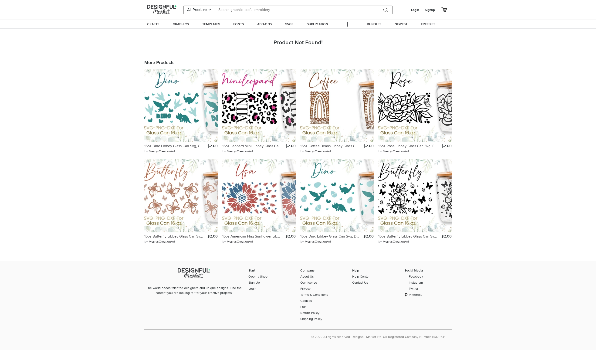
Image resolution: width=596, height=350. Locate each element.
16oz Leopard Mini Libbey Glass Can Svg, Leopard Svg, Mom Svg (253, 146)
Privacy (305, 289)
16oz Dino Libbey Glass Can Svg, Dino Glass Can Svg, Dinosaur (331, 236)
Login (415, 10)
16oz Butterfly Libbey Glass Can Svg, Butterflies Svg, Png (175, 236)
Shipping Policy (311, 319)
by (159, 151)
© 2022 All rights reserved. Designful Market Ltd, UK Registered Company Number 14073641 (378, 337)
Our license (308, 283)
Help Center (361, 277)
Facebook (416, 277)
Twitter (413, 289)
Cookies (306, 301)
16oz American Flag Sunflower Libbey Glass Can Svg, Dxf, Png (253, 236)
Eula (303, 307)
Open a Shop (258, 277)
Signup (430, 10)
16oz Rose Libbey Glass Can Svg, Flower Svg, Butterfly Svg (409, 146)
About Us (307, 277)
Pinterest (415, 295)
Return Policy (309, 313)
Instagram (416, 283)
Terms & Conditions (314, 295)
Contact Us (360, 283)
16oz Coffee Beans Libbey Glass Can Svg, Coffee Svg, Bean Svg (331, 146)
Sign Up (254, 283)
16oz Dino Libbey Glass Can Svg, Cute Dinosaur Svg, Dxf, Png (175, 146)
